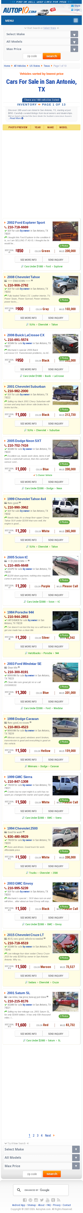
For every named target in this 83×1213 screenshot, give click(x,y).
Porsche (48, 653)
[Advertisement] (41, 173)
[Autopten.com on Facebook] (25, 1200)
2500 (55, 872)
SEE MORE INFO (28, 259)
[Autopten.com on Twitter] (42, 1200)
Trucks (32, 872)
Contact (67, 1205)
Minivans (32, 766)
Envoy (58, 924)
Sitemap (31, 1205)
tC (59, 601)
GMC (49, 817)
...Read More (14, 118)
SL (59, 1040)
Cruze (55, 982)
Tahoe (54, 324)
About (41, 1205)
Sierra (58, 817)
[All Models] (41, 41)
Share (77, 5)
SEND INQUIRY (55, 259)
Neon (59, 488)
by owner (25, 230)
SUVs (32, 324)
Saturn (51, 1040)
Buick (48, 375)
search (51, 56)
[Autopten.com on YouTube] (47, 1200)
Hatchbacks (34, 653)
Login (77, 9)
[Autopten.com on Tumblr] (53, 1200)
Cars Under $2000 (34, 488)
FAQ (49, 1205)
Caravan (54, 766)
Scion (51, 601)
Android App (18, 1205)
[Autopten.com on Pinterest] (30, 1200)
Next (49, 1135)
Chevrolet (43, 324)
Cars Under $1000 (33, 266)
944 (57, 653)
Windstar (58, 708)
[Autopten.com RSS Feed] (58, 1200)
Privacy (56, 1205)
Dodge (50, 488)
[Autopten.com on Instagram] (36, 1200)
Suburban (54, 430)
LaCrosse (59, 375)
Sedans (32, 982)
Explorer (58, 266)
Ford (48, 266)
